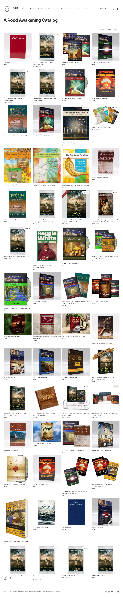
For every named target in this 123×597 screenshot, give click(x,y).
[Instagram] (109, 592)
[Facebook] (106, 592)
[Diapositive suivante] (87, 204)
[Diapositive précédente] (65, 204)
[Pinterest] (118, 592)
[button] (110, 29)
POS (26, 591)
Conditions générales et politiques (52, 591)
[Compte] (113, 9)
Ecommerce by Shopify (35, 591)
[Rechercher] (110, 9)
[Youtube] (112, 592)
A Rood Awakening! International (16, 591)
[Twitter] (115, 592)
